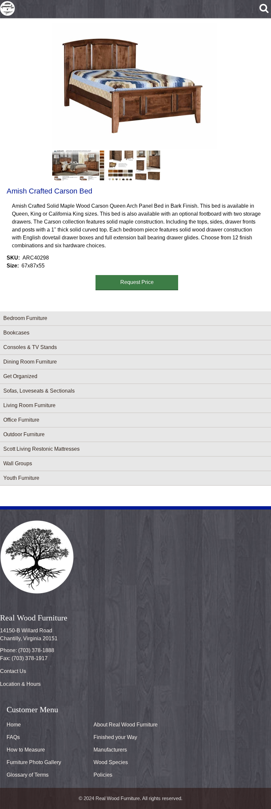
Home (14, 724)
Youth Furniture (21, 478)
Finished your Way (115, 737)
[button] (134, 86)
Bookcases (16, 332)
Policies (103, 775)
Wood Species (111, 762)
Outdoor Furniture (24, 434)
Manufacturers (110, 750)
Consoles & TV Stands (30, 347)
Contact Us (13, 671)
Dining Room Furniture (30, 362)
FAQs (13, 737)
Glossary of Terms (28, 775)
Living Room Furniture (29, 405)
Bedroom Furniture (25, 318)
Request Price (137, 282)
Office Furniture (21, 420)
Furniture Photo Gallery (34, 762)
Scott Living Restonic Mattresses (41, 449)
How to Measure (26, 750)
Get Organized (20, 376)
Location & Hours (20, 684)
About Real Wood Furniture (126, 724)
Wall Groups (17, 463)
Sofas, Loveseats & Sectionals (39, 391)
